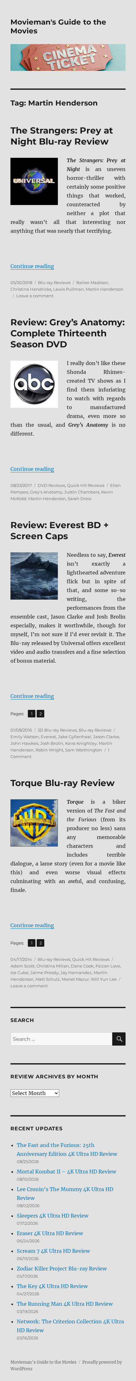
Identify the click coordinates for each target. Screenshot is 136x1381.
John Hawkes (24, 743)
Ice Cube (19, 972)
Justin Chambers (81, 491)
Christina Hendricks (30, 289)
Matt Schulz (47, 979)
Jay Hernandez (76, 972)
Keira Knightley (81, 743)
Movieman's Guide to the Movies (43, 1362)
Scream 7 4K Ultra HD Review (53, 1251)
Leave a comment (34, 295)
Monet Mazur (75, 979)
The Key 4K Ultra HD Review (52, 1286)
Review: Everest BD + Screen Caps (59, 530)
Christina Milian (52, 965)
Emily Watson (24, 736)
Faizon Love (108, 965)
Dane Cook (82, 965)
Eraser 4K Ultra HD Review (50, 1233)
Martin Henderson (104, 289)
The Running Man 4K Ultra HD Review (65, 1304)
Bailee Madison (92, 282)
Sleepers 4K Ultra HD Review (52, 1216)
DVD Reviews (51, 485)
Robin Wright (49, 749)
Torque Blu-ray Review (62, 783)
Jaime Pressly (44, 972)
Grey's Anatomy (46, 491)
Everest (48, 736)
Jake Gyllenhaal (74, 736)
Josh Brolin (51, 743)
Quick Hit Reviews (85, 485)
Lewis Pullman (68, 289)
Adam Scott (22, 965)
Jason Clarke (106, 736)
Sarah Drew (79, 498)
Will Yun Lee (104, 979)
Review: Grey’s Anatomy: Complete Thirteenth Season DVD (67, 333)
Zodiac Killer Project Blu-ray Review (62, 1268)
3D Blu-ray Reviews (57, 730)
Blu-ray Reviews (54, 282)
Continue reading (32, 266)
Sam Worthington (83, 749)
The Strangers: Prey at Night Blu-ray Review (61, 136)
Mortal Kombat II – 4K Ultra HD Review (66, 1171)
